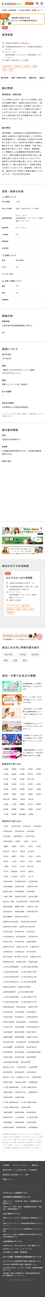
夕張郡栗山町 (19, 952)
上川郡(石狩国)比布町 (29, 972)
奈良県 (38, 794)
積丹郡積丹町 (21, 937)
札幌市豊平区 (19, 831)
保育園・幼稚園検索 (9, 10)
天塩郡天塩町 (8, 1017)
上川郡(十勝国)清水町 (29, 1087)
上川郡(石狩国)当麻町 (11, 972)
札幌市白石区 (8, 831)
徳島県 (22, 804)
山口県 (14, 804)
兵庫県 (30, 794)
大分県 (6, 814)
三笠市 (30, 861)
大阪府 (22, 794)
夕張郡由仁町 (35, 947)
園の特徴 (4, 78)
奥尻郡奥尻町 (8, 907)
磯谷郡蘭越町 (8, 917)
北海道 (6, 769)
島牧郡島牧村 (8, 912)
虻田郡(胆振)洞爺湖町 (11, 1062)
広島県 (6, 804)
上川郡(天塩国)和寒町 (26, 992)
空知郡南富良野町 (9, 992)
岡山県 (30, 799)
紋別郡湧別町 (19, 1047)
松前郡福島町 (8, 886)
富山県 (14, 784)
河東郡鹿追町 (33, 1082)
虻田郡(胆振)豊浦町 (34, 1052)
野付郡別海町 (31, 1122)
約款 (27, 1175)
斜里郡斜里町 (8, 1037)
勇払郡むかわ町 (8, 1067)
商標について (8, 1179)
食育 (25, 660)
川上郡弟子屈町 (32, 1117)
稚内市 (6, 856)
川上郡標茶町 (19, 1117)
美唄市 (14, 856)
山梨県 (38, 784)
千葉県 (14, 779)
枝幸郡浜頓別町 (32, 1017)
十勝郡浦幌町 (8, 1112)
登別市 (22, 871)
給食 (15, 660)
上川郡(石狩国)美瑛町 (29, 982)
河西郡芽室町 (8, 1092)
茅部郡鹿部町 (19, 891)
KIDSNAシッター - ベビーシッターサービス (17, 1249)
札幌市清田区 (8, 841)
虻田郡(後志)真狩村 (22, 917)
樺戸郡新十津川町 (21, 957)
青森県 (14, 769)
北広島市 (14, 876)
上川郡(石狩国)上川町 (29, 977)
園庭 (6, 660)
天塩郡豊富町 (33, 1022)
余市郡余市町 (19, 942)
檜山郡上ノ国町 (8, 902)
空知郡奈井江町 (8, 947)
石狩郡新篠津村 (20, 881)
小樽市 (26, 841)
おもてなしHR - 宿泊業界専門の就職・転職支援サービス (22, 1261)
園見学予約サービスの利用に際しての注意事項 (20, 1170)
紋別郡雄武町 (19, 1052)
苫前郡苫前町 (8, 1012)
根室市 (38, 861)
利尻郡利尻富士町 (33, 1027)
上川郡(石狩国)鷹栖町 (11, 967)
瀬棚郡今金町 (19, 907)
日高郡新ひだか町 (22, 1077)
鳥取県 (14, 799)
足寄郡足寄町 (25, 1107)
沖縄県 (30, 814)
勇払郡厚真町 (31, 1057)
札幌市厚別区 (18, 836)
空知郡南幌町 (31, 942)
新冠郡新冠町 (8, 1072)
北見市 (30, 846)
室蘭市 (6, 846)
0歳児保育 (8, 655)
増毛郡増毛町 (21, 1007)
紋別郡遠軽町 (8, 1047)
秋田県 (38, 769)
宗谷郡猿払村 (19, 1017)
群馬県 (38, 774)
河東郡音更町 (36, 1077)
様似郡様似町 (31, 1072)
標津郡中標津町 (8, 1127)
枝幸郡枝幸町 (21, 1022)
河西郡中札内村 (20, 1092)
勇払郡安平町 (25, 1062)
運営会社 (35, 1165)
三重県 (38, 789)
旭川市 (34, 841)
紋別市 (6, 861)
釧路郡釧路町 (19, 1112)
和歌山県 (6, 799)
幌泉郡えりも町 (8, 1077)
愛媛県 (38, 804)
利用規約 (6, 1165)
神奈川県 (30, 779)
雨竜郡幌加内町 (8, 1007)
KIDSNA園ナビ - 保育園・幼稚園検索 (15, 1252)
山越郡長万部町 (20, 896)
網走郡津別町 (31, 1032)
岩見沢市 (6, 851)
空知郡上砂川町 (22, 947)
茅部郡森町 (31, 891)
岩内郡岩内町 (19, 932)
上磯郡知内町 (19, 886)
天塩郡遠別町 (31, 1012)
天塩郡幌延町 (8, 1032)
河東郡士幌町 (8, 1082)
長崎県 (30, 809)
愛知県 (30, 789)
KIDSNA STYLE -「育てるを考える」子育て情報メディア (21, 1246)
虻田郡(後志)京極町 (10, 927)
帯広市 (22, 846)
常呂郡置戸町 (21, 1042)
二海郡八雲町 (8, 896)
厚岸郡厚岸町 (31, 1112)
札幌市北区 (27, 826)
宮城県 (30, 769)
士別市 (14, 861)
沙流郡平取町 (33, 1067)
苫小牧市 (31, 851)
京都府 (14, 794)
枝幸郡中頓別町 (8, 1022)
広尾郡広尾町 (19, 1097)
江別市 (30, 856)
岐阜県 (14, 789)
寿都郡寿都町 (19, 912)
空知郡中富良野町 (24, 987)
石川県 (22, 784)
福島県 (14, 774)
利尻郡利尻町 (19, 1027)
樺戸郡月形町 (31, 952)
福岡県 (14, 809)
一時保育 (22, 655)
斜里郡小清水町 (32, 1037)
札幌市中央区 (16, 826)
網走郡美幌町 (19, 1032)
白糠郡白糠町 (19, 1122)
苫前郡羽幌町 (19, 1012)
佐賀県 (22, 809)
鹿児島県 (22, 814)
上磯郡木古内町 (32, 886)
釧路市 (14, 846)
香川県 (30, 804)
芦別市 (22, 856)
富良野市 (14, 871)
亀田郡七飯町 (8, 891)
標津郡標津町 (21, 1127)
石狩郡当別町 (8, 881)
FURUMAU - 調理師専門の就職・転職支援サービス (20, 1264)
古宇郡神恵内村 (8, 937)
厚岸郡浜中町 (8, 1117)
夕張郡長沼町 (8, 952)
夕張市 (38, 846)
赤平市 (38, 856)
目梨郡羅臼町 (33, 1127)
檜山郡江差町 (33, 896)
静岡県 (22, 789)
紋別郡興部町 (8, 1052)
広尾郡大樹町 (8, 1097)
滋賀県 (6, 794)
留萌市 (22, 851)
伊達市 (6, 876)
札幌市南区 (31, 831)
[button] (37, 3)
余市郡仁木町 (8, 942)
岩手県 (22, 769)
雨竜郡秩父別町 (8, 962)
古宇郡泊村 (31, 932)
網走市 (14, 851)
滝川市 (14, 866)
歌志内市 (30, 866)
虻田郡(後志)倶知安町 (27, 927)
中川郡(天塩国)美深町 (11, 1002)
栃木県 (30, 774)
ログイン (29, 3)
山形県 (6, 774)
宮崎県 (14, 814)
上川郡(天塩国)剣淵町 (11, 997)
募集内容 (32, 78)
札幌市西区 (7, 836)
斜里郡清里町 (19, 1037)
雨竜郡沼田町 (33, 962)
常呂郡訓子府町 (8, 1042)
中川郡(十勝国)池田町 (29, 1102)
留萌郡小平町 (33, 1007)
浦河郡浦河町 (19, 1072)
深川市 (6, 871)
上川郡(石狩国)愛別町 (11, 977)
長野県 (6, 789)
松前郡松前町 (33, 881)
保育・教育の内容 (18, 78)
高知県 (6, 809)
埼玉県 (6, 779)
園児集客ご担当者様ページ (12, 1175)
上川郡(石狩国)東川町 (11, 982)
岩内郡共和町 (8, 932)
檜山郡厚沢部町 (22, 902)
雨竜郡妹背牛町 (35, 957)
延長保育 (35, 655)
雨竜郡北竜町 (21, 962)
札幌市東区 (37, 826)
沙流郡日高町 (21, 1067)
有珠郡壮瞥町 (8, 1057)
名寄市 (22, 861)
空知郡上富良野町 (9, 987)
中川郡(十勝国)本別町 (11, 1107)
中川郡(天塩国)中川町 (29, 1002)
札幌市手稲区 (30, 836)
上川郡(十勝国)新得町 (11, 1087)
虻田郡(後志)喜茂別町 (29, 922)
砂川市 (22, 866)
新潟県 (6, 784)
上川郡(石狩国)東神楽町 (29, 967)
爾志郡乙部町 (35, 902)
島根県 (22, 799)
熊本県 (38, 809)
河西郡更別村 (33, 1092)
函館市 (17, 841)
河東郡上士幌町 (20, 1082)
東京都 (22, 779)
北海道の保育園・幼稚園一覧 (29, 10)
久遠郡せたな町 (32, 907)
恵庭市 (30, 871)
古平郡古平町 (33, 937)
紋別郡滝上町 (31, 1047)
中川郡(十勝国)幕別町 (11, 1102)
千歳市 (6, 866)
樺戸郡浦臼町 (8, 957)
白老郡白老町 (19, 1057)
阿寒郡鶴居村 (8, 1122)
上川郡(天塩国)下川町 (29, 997)
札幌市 (6, 826)
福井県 (30, 784)
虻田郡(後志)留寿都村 (11, 922)
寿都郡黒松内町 (32, 912)
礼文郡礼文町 (8, 1027)
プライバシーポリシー (20, 1165)
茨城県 (22, 774)
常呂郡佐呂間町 (34, 1042)
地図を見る (25, 43)
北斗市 (30, 876)
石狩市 (22, 876)
